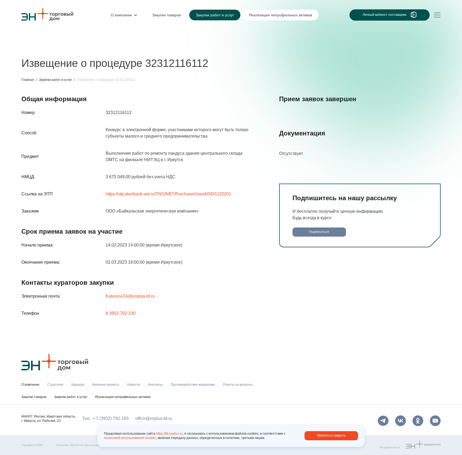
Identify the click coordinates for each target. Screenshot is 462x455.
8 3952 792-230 (121, 313)
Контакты (146, 47)
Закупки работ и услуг (55, 80)
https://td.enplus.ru (169, 433)
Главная (27, 80)
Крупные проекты (89, 47)
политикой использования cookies (130, 438)
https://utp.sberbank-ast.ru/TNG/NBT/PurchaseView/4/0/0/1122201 (168, 194)
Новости (122, 47)
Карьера (57, 47)
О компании (33, 36)
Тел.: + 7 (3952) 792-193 (105, 418)
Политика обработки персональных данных (84, 444)
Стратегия (31, 47)
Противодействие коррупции (191, 47)
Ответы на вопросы (238, 384)
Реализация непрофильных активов (122, 397)
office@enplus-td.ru (153, 418)
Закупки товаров (33, 397)
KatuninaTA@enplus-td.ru (130, 296)
